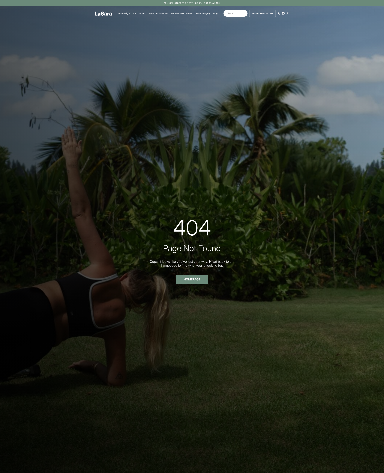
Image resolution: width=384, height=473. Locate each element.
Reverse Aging (203, 13)
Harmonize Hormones (181, 13)
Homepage (192, 279)
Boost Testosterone (158, 13)
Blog (215, 13)
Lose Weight (124, 13)
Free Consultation (262, 13)
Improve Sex (139, 13)
